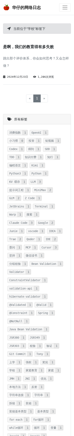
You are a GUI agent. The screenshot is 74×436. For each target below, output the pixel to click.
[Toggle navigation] (65, 7)
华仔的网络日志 (26, 7)
